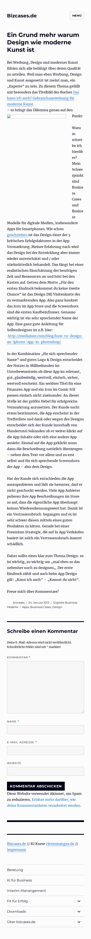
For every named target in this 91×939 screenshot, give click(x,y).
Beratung (15, 870)
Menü (77, 15)
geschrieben (17, 235)
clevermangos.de (60, 844)
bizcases (19, 602)
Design (57, 607)
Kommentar (18, 657)
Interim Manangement (26, 891)
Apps (25, 607)
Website (14, 763)
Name (13, 721)
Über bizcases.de (21, 922)
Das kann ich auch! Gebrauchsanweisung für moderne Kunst (43, 98)
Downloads (16, 911)
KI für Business (19, 880)
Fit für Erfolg (17, 901)
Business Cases (40, 607)
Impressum (16, 849)
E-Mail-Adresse (22, 742)
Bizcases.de (22, 16)
